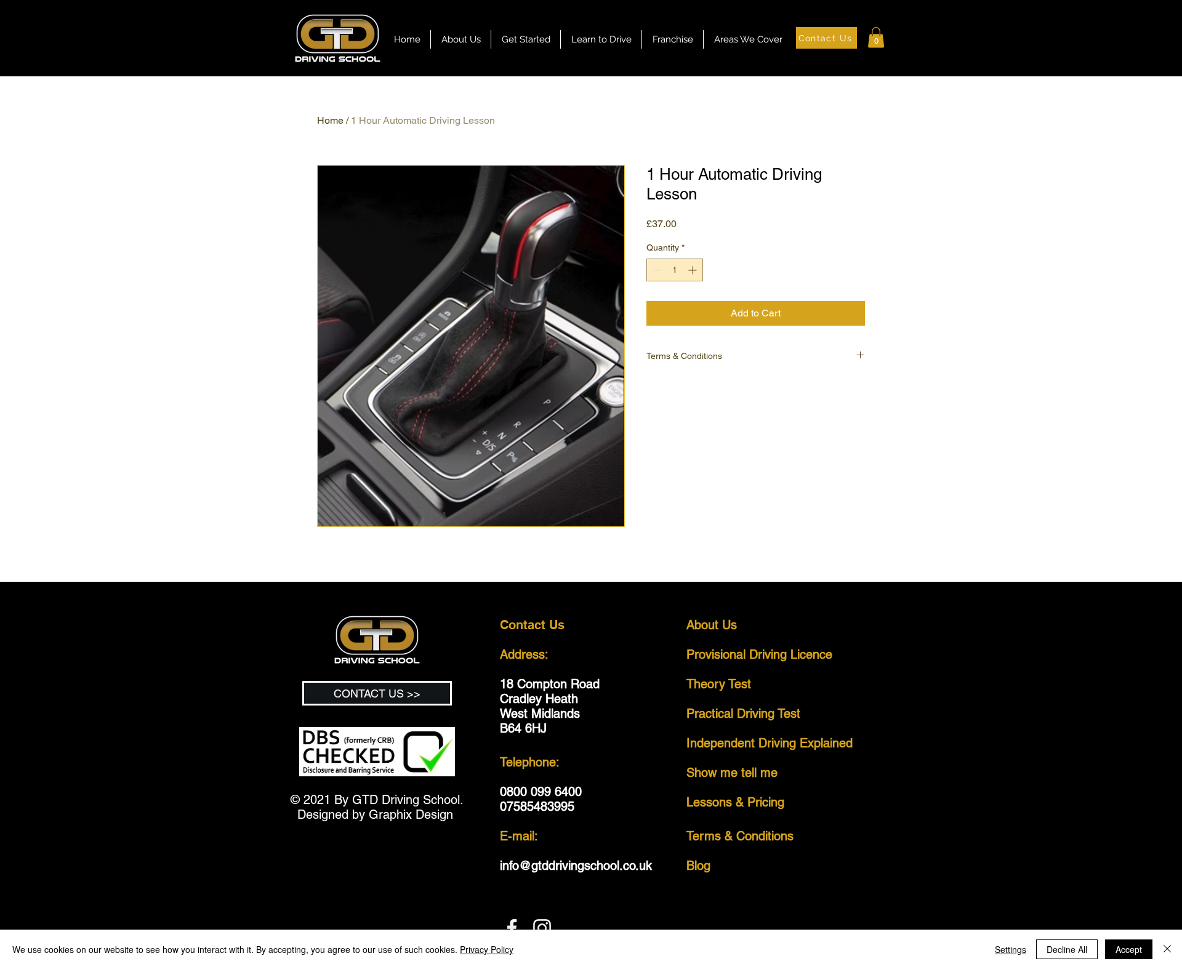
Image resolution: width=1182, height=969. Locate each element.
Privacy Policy (486, 949)
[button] (601, 39)
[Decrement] (656, 270)
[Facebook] (512, 928)
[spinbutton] (675, 270)
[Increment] (693, 270)
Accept (1129, 949)
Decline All (1067, 949)
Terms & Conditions (741, 836)
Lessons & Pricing (735, 802)
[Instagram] (542, 928)
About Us (711, 624)
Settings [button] (1010, 949)
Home (330, 120)
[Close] (1167, 949)
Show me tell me (732, 772)
